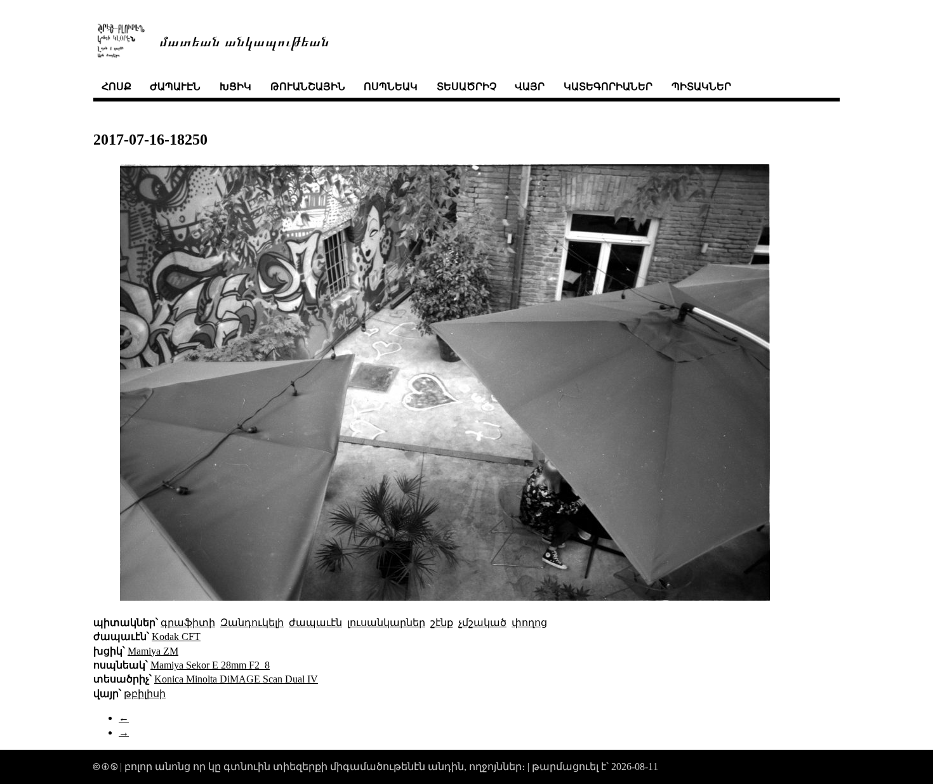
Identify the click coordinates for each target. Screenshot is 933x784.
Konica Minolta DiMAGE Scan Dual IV (236, 679)
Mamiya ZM (153, 651)
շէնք (441, 622)
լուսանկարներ (386, 622)
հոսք (116, 86)
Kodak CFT (176, 636)
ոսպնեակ (391, 86)
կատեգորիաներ (608, 86)
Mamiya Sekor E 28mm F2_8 (210, 665)
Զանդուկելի (252, 622)
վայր (530, 86)
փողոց (529, 622)
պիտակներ (701, 86)
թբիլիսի (145, 693)
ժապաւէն (175, 86)
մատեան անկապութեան (244, 40)
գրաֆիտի (188, 622)
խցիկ (235, 86)
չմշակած (482, 622)
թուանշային (307, 86)
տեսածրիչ (466, 86)
